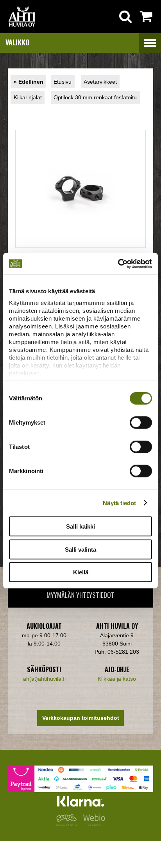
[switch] (141, 422)
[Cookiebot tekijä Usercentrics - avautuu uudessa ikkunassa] (118, 263)
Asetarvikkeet (100, 82)
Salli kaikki (80, 526)
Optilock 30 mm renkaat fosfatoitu (95, 97)
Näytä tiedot (119, 502)
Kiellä (80, 572)
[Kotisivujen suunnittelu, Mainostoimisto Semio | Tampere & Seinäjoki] (68, 824)
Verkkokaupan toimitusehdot (80, 718)
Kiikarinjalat (28, 97)
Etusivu (63, 82)
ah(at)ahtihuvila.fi (44, 679)
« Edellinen (28, 82)
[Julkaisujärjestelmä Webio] (92, 824)
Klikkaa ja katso (117, 679)
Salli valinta (80, 549)
